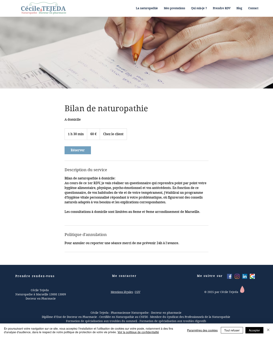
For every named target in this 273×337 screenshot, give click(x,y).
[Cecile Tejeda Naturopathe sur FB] (229, 276)
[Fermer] (268, 330)
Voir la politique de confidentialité (138, 332)
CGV (137, 292)
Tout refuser (232, 330)
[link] (78, 150)
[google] (252, 276)
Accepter (254, 330)
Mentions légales (122, 292)
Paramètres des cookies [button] (202, 330)
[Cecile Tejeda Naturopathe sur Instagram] (237, 276)
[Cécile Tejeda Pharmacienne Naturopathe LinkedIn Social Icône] (244, 276)
